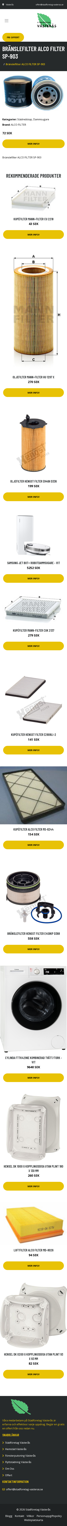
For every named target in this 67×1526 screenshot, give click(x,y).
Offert (8, 1475)
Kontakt (19, 1516)
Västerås (10, 4)
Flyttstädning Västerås (18, 1462)
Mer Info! (33, 143)
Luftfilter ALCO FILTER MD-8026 (33, 1250)
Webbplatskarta (33, 1520)
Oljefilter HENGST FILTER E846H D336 (33, 481)
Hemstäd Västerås (15, 1449)
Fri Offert (13, 37)
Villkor (30, 1516)
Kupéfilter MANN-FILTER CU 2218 (33, 219)
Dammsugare (41, 119)
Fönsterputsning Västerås (20, 1455)
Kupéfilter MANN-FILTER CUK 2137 (33, 630)
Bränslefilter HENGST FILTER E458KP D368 (33, 933)
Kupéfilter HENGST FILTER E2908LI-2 (33, 734)
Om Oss (9, 1468)
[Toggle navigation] (6, 21)
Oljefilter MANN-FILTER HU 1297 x (33, 377)
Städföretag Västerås (17, 1442)
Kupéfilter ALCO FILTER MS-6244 (33, 829)
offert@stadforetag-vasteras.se (49, 4)
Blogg (8, 1516)
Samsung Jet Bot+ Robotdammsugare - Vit (33, 563)
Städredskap (24, 119)
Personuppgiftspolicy (49, 1516)
